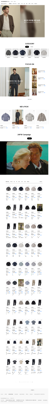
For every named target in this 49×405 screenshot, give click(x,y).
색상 (14, 181)
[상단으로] (43, 403)
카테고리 (11, 181)
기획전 (29, 3)
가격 (16, 181)
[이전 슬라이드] (5, 21)
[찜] (10, 111)
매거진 (32, 3)
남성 (24, 3)
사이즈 (22, 181)
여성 (21, 3)
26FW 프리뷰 (14, 3)
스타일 (25, 181)
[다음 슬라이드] (43, 21)
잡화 (26, 3)
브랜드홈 (10, 3)
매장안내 (35, 3)
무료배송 (28, 181)
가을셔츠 (19, 3)
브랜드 (19, 181)
